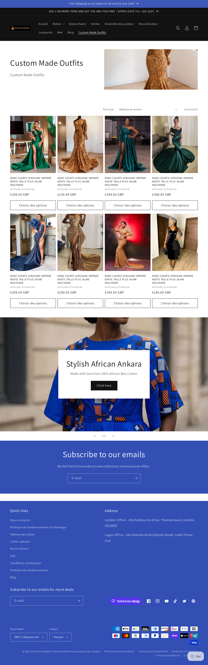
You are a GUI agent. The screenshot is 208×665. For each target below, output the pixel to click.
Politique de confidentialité (153, 651)
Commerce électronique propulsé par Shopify (76, 651)
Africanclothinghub (41, 651)
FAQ (12, 556)
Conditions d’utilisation (185, 651)
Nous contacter (20, 520)
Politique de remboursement (29, 570)
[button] (58, 24)
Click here (104, 385)
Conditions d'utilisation (25, 563)
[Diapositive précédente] (95, 436)
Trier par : (109, 109)
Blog (13, 577)
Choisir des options (33, 205)
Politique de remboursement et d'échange (38, 527)
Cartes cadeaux (20, 541)
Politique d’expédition (168, 655)
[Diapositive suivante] (112, 436)
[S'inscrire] (135, 478)
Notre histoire (19, 548)
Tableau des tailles (22, 534)
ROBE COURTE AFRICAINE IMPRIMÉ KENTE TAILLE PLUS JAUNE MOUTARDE (30, 181)
